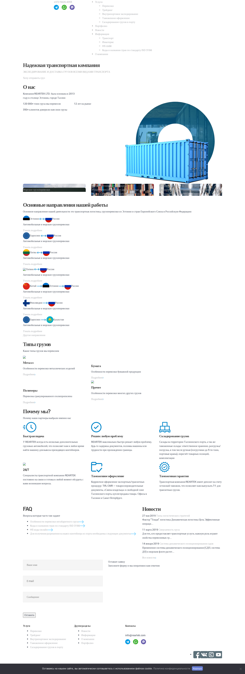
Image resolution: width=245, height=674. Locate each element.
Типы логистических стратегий (173, 515)
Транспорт (108, 38)
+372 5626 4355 (63, 2)
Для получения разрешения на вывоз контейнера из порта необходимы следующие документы (80, 533)
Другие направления (34, 335)
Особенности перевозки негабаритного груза (54, 521)
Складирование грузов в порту (118, 22)
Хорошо (197, 668)
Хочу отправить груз (34, 78)
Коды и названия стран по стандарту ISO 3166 (127, 50)
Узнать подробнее (32, 230)
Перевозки (108, 6)
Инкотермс (108, 42)
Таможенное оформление (116, 18)
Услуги (99, 2)
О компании (101, 54)
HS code (107, 46)
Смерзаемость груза (169, 529)
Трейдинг (107, 10)
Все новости (148, 557)
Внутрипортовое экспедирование (120, 14)
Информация (102, 34)
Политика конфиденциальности (171, 668)
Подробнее (29, 374)
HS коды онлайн (39, 529)
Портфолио (101, 26)
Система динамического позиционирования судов (186, 543)
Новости (99, 30)
